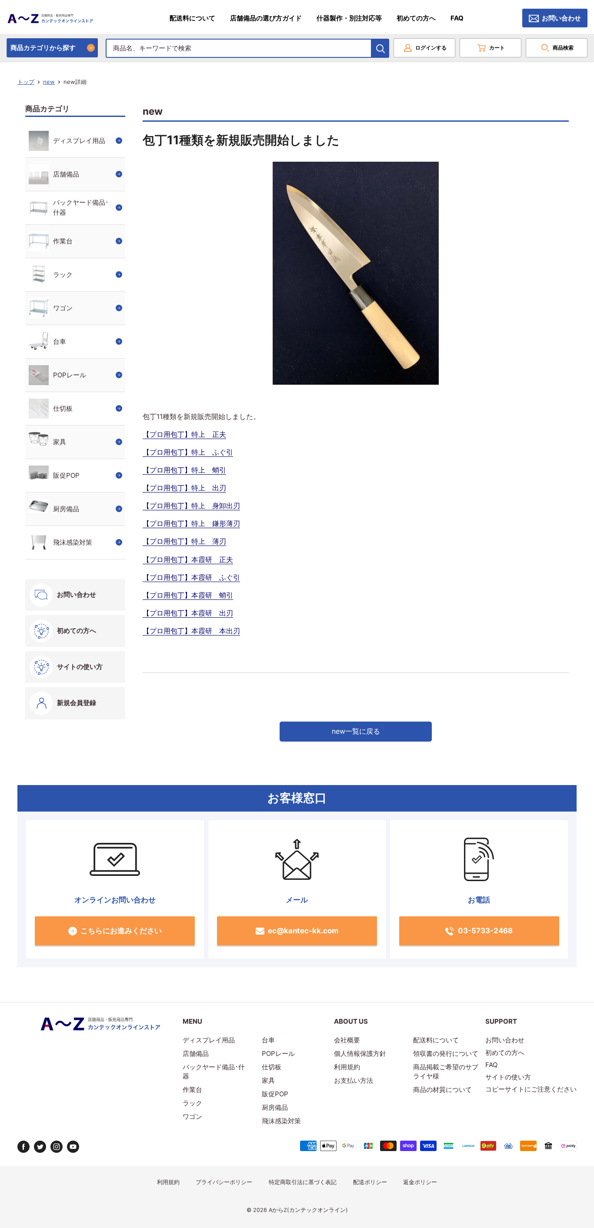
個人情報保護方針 (360, 1053)
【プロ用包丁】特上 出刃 (184, 487)
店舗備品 (66, 174)
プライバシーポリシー (224, 1182)
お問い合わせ (561, 18)
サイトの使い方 (80, 666)
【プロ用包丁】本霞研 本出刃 (191, 630)
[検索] (380, 48)
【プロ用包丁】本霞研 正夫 (188, 559)
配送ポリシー (370, 1182)
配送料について (192, 18)
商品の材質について (442, 1089)
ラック (63, 274)
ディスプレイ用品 (79, 140)
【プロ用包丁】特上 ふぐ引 (188, 452)
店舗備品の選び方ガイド (266, 18)
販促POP (66, 475)
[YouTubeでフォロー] (73, 1147)
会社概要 (347, 1040)
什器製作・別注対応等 (349, 18)
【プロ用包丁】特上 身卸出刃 (191, 505)
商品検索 (563, 47)
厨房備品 (66, 509)
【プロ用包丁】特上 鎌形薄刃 (191, 523)
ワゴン (63, 308)
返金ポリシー (420, 1182)
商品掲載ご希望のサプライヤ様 (445, 1071)
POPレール (69, 375)
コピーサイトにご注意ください (531, 1089)
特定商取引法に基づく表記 (303, 1182)
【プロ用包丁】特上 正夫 (184, 434)
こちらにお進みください (121, 930)
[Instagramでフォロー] (56, 1147)
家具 (59, 442)
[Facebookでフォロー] (23, 1147)
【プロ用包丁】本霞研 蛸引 (188, 595)
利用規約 (347, 1067)
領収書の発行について (445, 1053)
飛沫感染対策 (72, 542)
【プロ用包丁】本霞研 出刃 (188, 613)
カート (497, 47)
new (49, 81)
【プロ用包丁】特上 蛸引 (184, 470)
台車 (59, 341)
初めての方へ (416, 18)
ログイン (431, 47)
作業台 (63, 241)
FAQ (457, 18)
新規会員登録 (76, 703)
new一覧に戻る (356, 731)
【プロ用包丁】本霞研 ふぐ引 (191, 577)
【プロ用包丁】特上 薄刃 (184, 541)
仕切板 (63, 408)
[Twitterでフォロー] (40, 1147)
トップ (25, 81)
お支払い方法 (353, 1080)
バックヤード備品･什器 (81, 207)
